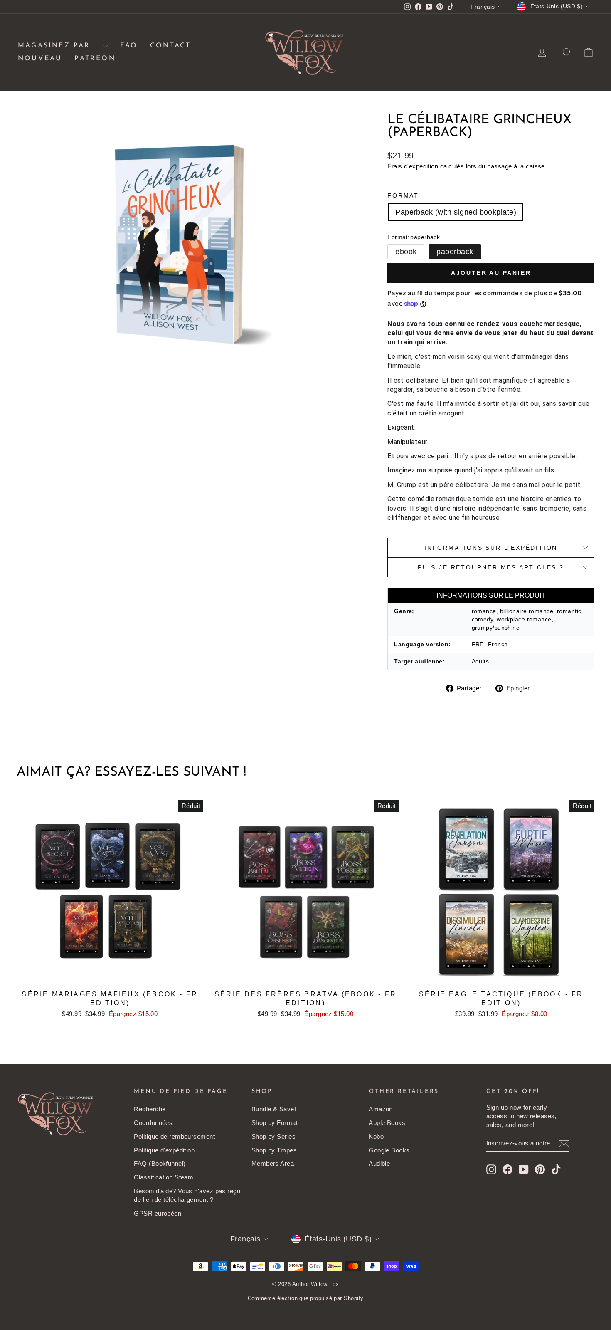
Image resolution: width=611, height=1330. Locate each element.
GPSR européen (157, 1213)
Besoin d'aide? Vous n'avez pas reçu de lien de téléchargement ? (187, 1195)
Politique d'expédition (164, 1150)
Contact (170, 45)
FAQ (129, 45)
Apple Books (387, 1122)
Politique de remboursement (174, 1136)
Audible (379, 1163)
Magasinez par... (59, 45)
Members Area (272, 1163)
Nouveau (40, 58)
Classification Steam (163, 1177)
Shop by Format (274, 1122)
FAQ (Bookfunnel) (159, 1163)
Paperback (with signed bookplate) (455, 212)
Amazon (381, 1108)
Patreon (94, 58)
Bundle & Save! (273, 1108)
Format (403, 195)
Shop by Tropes (274, 1150)
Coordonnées (153, 1122)
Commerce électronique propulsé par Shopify (306, 1298)
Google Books (389, 1150)
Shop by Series (273, 1136)
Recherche (149, 1108)
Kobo (376, 1136)
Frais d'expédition (412, 166)
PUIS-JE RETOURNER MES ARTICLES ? (491, 567)
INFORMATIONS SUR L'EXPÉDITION (490, 547)
